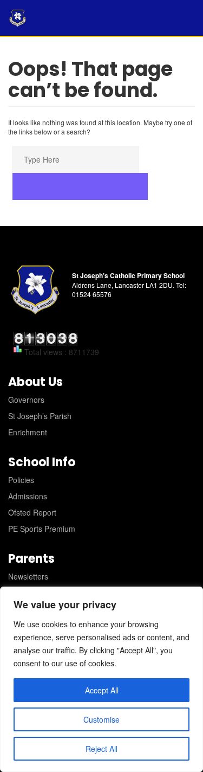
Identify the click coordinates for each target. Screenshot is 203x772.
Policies (21, 479)
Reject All (101, 748)
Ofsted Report (32, 512)
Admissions (27, 496)
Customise (101, 719)
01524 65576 (92, 294)
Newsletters (28, 576)
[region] (101, 679)
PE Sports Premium (41, 528)
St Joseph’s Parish (39, 415)
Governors (26, 399)
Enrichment (27, 432)
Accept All (102, 690)
